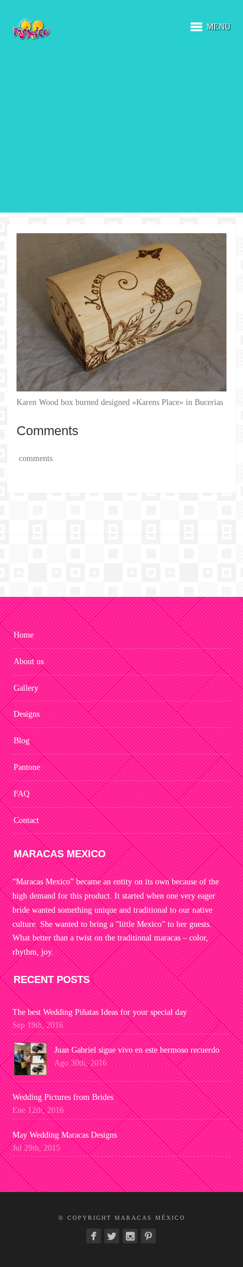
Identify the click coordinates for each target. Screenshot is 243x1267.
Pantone (27, 767)
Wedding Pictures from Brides (62, 1097)
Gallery (26, 688)
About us (29, 661)
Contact (26, 820)
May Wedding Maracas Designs (64, 1135)
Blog (21, 740)
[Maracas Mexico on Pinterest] (148, 1236)
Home (24, 635)
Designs (27, 714)
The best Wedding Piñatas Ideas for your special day (99, 1012)
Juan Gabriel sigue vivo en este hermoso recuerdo (136, 1050)
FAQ (21, 793)
